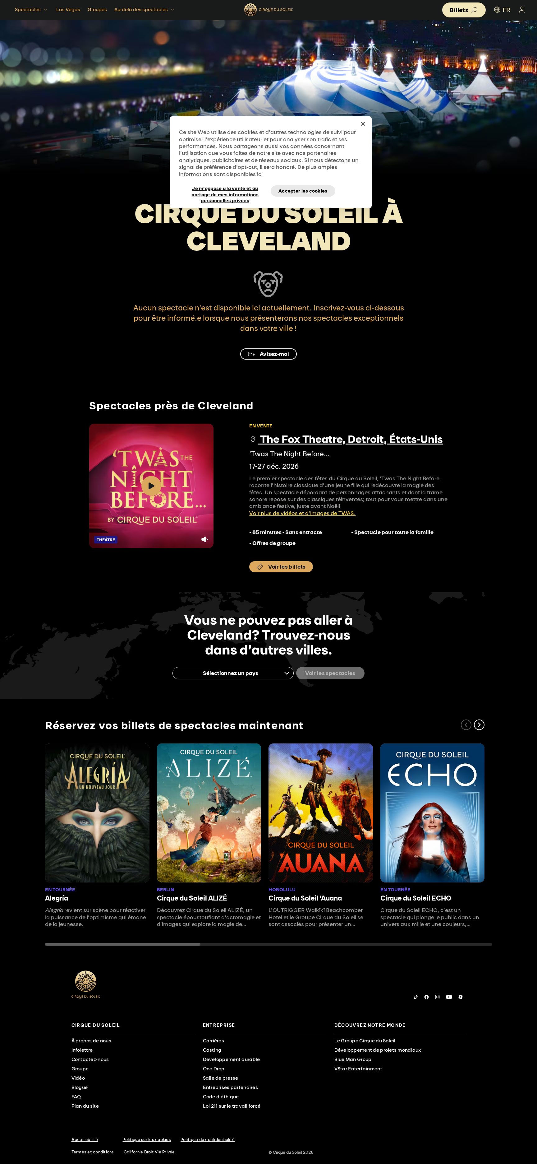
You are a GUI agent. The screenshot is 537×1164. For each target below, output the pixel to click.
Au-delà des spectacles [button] (141, 9)
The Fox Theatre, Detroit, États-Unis (350, 438)
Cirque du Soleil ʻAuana (305, 898)
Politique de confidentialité (208, 1139)
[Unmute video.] (205, 539)
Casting (212, 1050)
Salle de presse (220, 1078)
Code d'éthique (221, 1097)
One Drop (214, 1069)
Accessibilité (84, 1139)
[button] (479, 724)
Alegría (56, 898)
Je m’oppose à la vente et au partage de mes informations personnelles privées (225, 191)
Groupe (80, 1069)
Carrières (213, 1041)
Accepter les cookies (303, 191)
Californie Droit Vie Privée (149, 1151)
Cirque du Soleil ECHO (415, 898)
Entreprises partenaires (230, 1087)
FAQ (76, 1097)
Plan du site (85, 1106)
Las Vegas (68, 9)
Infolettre (82, 1050)
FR (506, 9)
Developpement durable (231, 1059)
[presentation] (133, 1025)
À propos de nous (91, 1041)
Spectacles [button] (28, 9)
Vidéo (78, 1078)
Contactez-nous (90, 1059)
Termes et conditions (92, 1151)
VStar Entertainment (358, 1069)
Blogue (79, 1087)
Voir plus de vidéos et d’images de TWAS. (302, 513)
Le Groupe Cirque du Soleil (365, 1041)
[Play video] (151, 486)
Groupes (97, 9)
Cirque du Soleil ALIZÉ (192, 898)
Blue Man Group (353, 1059)
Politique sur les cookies (146, 1139)
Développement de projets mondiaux (377, 1050)
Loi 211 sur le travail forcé (232, 1106)
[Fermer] (363, 124)
